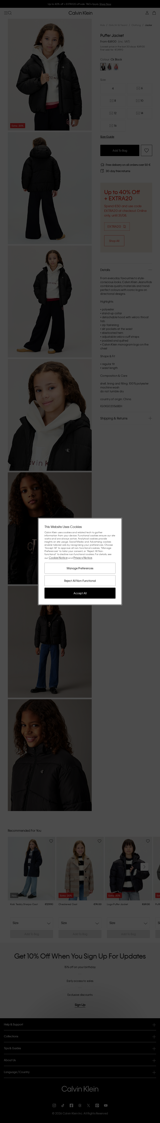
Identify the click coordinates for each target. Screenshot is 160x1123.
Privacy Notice (82, 557)
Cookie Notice (58, 557)
